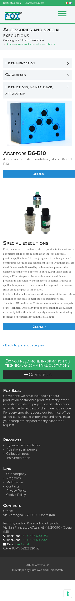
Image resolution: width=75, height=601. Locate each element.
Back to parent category (24, 345)
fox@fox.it (22, 544)
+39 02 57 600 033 (34, 536)
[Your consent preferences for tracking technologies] (68, 594)
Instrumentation (33, 40)
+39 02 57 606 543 (34, 540)
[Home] (13, 14)
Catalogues (11, 40)
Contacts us (39, 374)
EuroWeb (36, 570)
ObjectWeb (55, 570)
